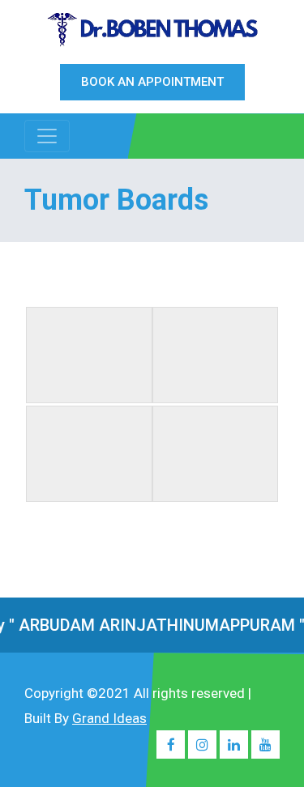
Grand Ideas (109, 718)
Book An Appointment (152, 81)
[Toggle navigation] (47, 136)
